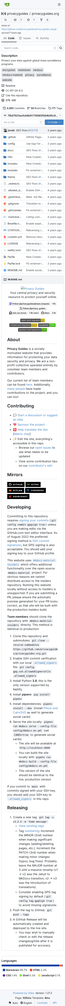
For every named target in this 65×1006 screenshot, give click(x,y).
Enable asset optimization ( (42, 223)
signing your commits (34, 520)
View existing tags (31, 826)
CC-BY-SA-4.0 (14, 90)
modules (13, 170)
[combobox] (22, 122)
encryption (9, 69)
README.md (15, 270)
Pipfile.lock (14, 263)
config (11, 143)
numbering (32, 831)
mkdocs (38, 69)
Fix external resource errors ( (43, 170)
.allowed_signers (15, 190)
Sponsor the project (31, 424)
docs (10, 150)
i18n (10, 156)
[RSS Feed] (5, 20)
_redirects (13, 183)
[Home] (7, 4)
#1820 (45, 230)
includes (12, 163)
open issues (43, 447)
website (7, 79)
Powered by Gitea (23, 992)
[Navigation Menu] (59, 4)
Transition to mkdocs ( (39, 203)
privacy (29, 74)
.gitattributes (15, 196)
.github (12, 136)
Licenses (42, 1002)
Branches (38, 108)
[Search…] (61, 48)
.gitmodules (14, 210)
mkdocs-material (12, 74)
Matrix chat (22, 434)
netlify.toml (14, 250)
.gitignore (13, 203)
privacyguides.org (45, 13)
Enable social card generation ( (44, 270)
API (55, 1002)
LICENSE (13, 243)
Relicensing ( (33, 230)
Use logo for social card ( (41, 143)
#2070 (33, 130)
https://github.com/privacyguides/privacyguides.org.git (29, 29)
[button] (15, 20)
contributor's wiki (40, 465)
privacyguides (17, 13)
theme (11, 176)
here (29, 384)
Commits (15, 108)
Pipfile (11, 256)
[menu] (13, 1002)
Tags (57, 108)
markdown (24, 69)
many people (16, 388)
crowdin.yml (15, 236)
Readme (10, 85)
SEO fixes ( (22, 130)
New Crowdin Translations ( (42, 256)
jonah (11, 130)
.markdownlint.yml (15, 216)
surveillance (44, 74)
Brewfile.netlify (15, 223)
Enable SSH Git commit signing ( (45, 190)
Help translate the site (33, 429)
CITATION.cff (15, 230)
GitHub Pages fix (36, 136)
